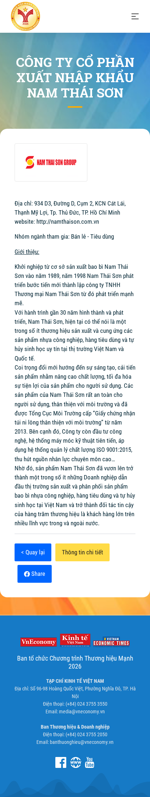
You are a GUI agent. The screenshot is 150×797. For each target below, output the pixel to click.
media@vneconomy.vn (82, 711)
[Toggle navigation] (135, 16)
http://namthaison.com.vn (67, 221)
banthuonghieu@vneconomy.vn (82, 742)
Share (37, 573)
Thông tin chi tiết (82, 552)
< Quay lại (33, 552)
